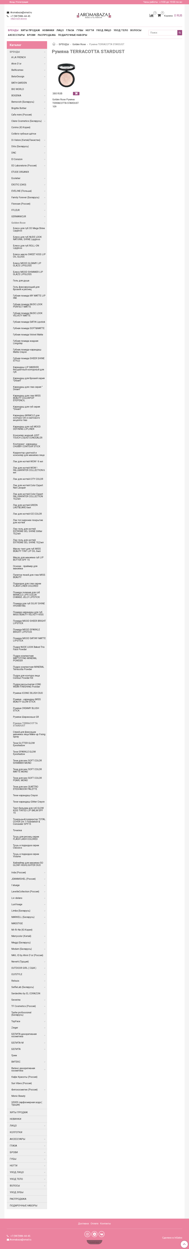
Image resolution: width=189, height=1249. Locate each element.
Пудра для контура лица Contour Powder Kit (26, 676)
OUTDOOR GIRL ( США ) (23, 968)
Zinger (14, 1027)
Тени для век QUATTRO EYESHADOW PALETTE (25, 787)
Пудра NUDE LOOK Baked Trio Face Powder (29, 648)
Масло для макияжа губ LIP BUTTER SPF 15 (28, 558)
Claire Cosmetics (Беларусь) (26, 121)
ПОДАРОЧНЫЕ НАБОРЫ (72, 35)
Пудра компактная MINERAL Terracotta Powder (28, 668)
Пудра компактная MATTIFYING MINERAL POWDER (25, 658)
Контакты (105, 1223)
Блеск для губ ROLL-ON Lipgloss (26, 246)
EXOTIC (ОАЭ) (18, 184)
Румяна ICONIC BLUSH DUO (28, 693)
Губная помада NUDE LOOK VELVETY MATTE (27, 314)
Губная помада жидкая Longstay (25, 342)
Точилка (17, 830)
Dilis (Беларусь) (20, 146)
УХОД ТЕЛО (121, 30)
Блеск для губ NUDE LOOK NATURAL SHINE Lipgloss (27, 238)
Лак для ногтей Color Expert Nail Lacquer (28, 486)
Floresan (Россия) (20, 203)
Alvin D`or (16, 63)
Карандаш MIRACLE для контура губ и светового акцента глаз (26, 418)
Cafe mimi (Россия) (21, 114)
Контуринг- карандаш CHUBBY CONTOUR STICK (26, 445)
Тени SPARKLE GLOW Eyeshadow (24, 752)
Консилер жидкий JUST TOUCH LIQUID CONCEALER (27, 436)
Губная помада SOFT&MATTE (28, 328)
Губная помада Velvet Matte (28, 334)
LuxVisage (16, 904)
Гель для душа (21, 280)
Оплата (94, 1223)
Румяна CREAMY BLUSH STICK (26, 709)
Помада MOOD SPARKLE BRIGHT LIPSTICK (26, 630)
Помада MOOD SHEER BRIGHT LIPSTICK (29, 622)
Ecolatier (15, 178)
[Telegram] (94, 1234)
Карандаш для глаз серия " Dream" (28, 388)
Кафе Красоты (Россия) (24, 1077)
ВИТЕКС (15, 1061)
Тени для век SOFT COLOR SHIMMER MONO (27, 761)
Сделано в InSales (172, 1238)
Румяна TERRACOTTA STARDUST (25, 724)
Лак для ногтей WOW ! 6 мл (28, 461)
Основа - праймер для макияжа (25, 567)
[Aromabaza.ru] (94, 15)
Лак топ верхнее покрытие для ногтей (28, 521)
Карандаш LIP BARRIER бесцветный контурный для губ (28, 369)
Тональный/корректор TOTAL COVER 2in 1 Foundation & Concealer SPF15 (29, 821)
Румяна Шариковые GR (26, 717)
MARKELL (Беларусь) (22, 917)
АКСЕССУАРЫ (16, 35)
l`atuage (15, 885)
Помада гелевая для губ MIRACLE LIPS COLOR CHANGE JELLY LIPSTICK (26, 595)
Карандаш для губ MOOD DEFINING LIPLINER (27, 427)
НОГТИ (90, 30)
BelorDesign (17, 76)
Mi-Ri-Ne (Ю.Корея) (21, 929)
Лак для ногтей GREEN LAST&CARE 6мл (25, 506)
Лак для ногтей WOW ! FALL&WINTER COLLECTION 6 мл (29, 470)
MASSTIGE (17, 923)
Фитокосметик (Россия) (24, 1089)
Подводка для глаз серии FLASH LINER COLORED (27, 584)
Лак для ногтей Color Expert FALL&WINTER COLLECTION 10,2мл (28, 496)
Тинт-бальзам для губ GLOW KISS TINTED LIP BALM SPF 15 (28, 810)
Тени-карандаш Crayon (25, 795)
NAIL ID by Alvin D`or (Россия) (27, 955)
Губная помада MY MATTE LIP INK (29, 296)
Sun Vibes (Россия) (21, 1083)
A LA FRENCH (18, 57)
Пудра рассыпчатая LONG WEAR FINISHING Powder (27, 685)
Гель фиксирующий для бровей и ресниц (26, 288)
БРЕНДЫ (13, 30)
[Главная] (53, 44)
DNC (13, 152)
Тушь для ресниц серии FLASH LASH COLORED (26, 837)
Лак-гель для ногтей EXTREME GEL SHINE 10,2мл (28, 541)
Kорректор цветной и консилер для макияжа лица (28, 454)
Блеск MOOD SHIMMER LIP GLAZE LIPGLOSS (28, 273)
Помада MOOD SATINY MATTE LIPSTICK (29, 639)
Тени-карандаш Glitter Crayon (29, 801)
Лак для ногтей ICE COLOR (27, 513)
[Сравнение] (151, 15)
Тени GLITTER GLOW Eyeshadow (24, 744)
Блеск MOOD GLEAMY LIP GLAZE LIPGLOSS (27, 264)
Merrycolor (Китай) (21, 936)
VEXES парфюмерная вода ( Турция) (26, 1103)
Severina (15, 999)
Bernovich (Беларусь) (22, 101)
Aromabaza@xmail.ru (21, 12)
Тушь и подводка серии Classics (26, 846)
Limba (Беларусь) (20, 910)
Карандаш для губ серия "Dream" (26, 407)
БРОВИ (31, 35)
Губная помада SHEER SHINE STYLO (28, 359)
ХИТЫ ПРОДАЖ (30, 30)
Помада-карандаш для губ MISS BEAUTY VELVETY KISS (28, 613)
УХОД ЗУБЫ (16, 1192)
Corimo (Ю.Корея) (20, 127)
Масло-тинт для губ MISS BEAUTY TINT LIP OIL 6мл (27, 550)
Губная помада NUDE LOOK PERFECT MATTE (27, 305)
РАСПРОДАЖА (47, 35)
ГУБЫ (80, 30)
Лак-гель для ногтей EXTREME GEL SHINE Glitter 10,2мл (27, 531)
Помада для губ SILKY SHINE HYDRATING (29, 604)
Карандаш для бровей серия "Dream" (29, 379)
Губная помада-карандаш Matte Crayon (27, 350)
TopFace (15, 1021)
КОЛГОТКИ (16, 1132)
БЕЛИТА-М (17, 1042)
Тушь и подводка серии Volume (26, 855)
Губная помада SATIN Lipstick (29, 322)
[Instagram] (87, 1234)
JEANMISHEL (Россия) (23, 878)
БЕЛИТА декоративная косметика (24, 1035)
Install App (94, 1242)
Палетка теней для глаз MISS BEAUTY (29, 576)
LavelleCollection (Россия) (25, 891)
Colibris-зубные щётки (23, 133)
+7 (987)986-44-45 (20, 16)
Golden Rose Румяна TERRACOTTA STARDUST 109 (65, 103)
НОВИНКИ (48, 30)
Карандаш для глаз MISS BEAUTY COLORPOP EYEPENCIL (27, 398)
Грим (14, 1055)
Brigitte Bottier (18, 108)
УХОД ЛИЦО (103, 30)
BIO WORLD (17, 89)
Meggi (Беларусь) (21, 942)
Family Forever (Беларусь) (25, 197)
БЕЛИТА (16, 1049)
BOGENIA (16, 95)
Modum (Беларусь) (21, 949)
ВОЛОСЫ (135, 30)
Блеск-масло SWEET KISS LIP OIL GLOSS (29, 255)
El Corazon (16, 159)
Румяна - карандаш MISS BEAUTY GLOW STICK (27, 700)
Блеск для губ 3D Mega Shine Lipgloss (29, 229)
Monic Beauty (18, 1096)
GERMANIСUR (18, 216)
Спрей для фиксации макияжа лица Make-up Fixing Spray (29, 734)
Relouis (15, 980)
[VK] (102, 1234)
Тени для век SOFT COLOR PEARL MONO (27, 779)
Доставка (83, 1223)
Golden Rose (79, 44)
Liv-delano (16, 898)
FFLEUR (15, 210)
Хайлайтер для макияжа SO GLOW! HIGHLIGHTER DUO (28, 864)
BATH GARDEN (19, 82)
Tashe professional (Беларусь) (21, 1013)
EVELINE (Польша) (21, 191)
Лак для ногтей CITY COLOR (28, 479)
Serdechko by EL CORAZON (25, 993)
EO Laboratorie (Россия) (24, 165)
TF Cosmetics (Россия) (23, 1006)
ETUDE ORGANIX (20, 172)
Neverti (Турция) (20, 961)
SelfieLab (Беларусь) (22, 987)
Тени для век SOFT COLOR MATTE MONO (27, 770)
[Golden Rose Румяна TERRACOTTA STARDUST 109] (66, 75)
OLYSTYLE (16, 974)
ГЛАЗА (70, 30)
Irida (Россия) (18, 872)
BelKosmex (17, 70)
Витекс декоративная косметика (23, 1069)
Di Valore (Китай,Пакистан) (25, 140)
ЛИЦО (60, 30)
